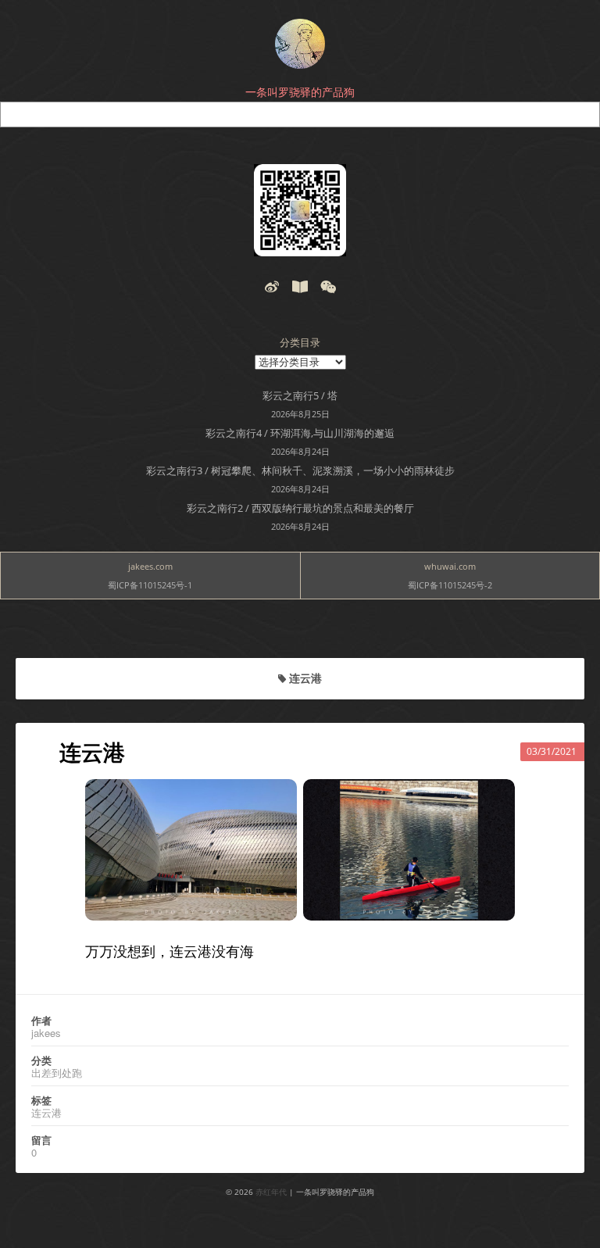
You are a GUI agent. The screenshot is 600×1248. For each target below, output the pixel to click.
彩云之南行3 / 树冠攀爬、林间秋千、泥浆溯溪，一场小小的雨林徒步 (300, 470)
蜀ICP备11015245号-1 (150, 585)
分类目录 (300, 342)
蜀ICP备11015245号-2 (450, 585)
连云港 (92, 752)
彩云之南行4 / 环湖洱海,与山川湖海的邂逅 (300, 433)
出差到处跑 (56, 1072)
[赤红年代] (300, 44)
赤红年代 (271, 1191)
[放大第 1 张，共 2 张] (276, 799)
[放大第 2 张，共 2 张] (494, 799)
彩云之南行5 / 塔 (300, 395)
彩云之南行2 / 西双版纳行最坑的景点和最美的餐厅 (300, 508)
